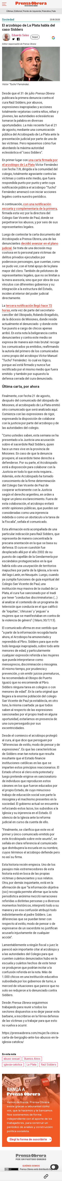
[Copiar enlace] (46, 1176)
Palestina (46, 11)
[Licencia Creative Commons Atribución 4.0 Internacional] (11, 1169)
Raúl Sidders (48, 1064)
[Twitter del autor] (13, 39)
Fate (54, 11)
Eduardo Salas (20, 35)
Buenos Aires (32, 1058)
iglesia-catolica (13, 1064)
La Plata (31, 1064)
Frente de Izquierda (32, 11)
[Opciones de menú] (31, 1173)
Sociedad (8, 19)
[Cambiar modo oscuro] (54, 1167)
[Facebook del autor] (18, 39)
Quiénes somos (31, 1166)
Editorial (18, 11)
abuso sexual (12, 1058)
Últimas (9, 11)
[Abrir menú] (4, 4)
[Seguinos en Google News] (52, 37)
